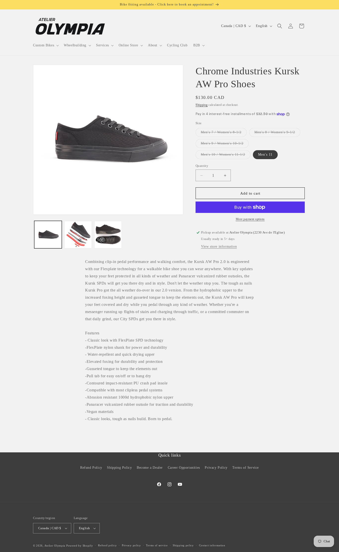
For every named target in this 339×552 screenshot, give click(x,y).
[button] (45, 45)
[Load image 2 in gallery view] (78, 234)
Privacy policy (131, 545)
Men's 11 (265, 154)
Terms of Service (245, 467)
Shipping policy (183, 545)
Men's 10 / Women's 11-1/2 (225, 155)
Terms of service (157, 545)
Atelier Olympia (55, 545)
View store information (219, 246)
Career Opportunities (184, 467)
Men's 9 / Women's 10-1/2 (225, 144)
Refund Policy (91, 467)
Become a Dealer (150, 467)
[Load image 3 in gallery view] (108, 234)
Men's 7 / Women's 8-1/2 (224, 133)
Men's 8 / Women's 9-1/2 (277, 133)
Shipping (202, 105)
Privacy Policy (216, 467)
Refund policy (107, 545)
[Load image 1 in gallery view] (48, 234)
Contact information (212, 545)
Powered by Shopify (79, 545)
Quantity (202, 166)
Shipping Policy (119, 467)
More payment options (250, 219)
